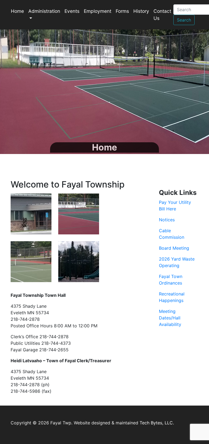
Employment (97, 11)
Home (17, 11)
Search (184, 20)
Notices (167, 219)
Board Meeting (174, 248)
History (141, 11)
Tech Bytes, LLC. (157, 422)
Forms (122, 11)
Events (71, 11)
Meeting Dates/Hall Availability (170, 318)
